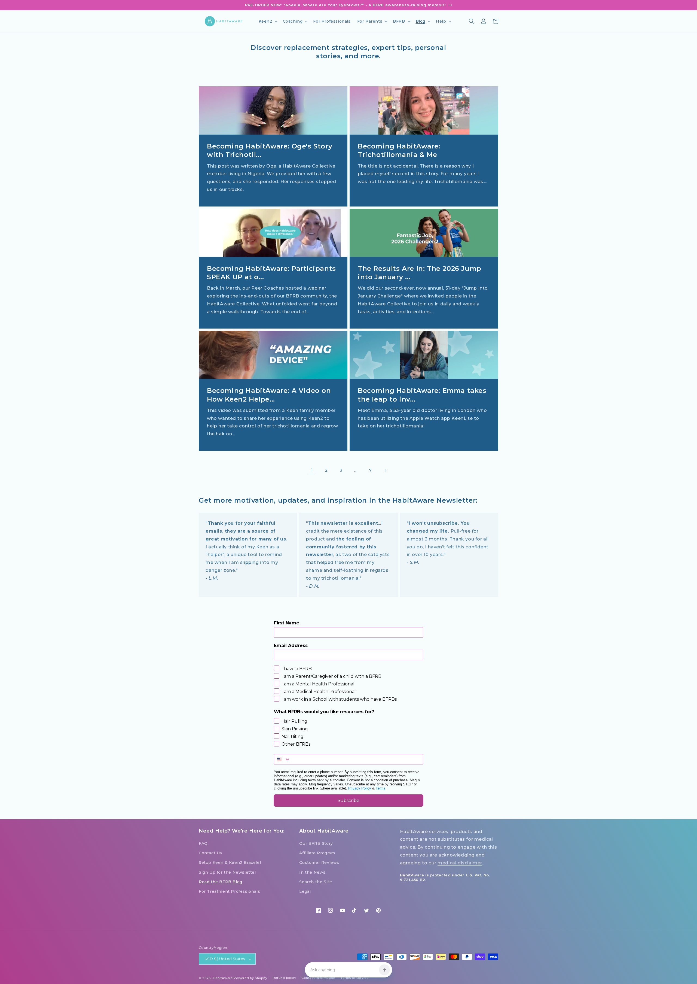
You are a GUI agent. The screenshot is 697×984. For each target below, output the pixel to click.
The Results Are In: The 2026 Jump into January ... (419, 273)
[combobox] (282, 759)
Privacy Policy (359, 788)
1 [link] (312, 470)
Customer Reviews (319, 862)
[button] (267, 21)
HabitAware (223, 978)
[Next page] (385, 470)
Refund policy (284, 978)
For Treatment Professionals (229, 891)
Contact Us (210, 853)
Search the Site (315, 881)
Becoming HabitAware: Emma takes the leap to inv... (422, 395)
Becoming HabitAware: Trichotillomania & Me (399, 150)
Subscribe (348, 800)
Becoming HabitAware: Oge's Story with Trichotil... (269, 150)
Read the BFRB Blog (220, 881)
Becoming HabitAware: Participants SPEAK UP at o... (271, 273)
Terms (381, 788)
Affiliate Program (317, 853)
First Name (286, 622)
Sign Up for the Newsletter (227, 872)
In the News (312, 872)
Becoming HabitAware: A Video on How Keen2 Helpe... (269, 395)
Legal (305, 891)
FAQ (203, 843)
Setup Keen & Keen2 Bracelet (230, 862)
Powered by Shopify (250, 978)
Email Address (291, 645)
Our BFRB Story (316, 843)
